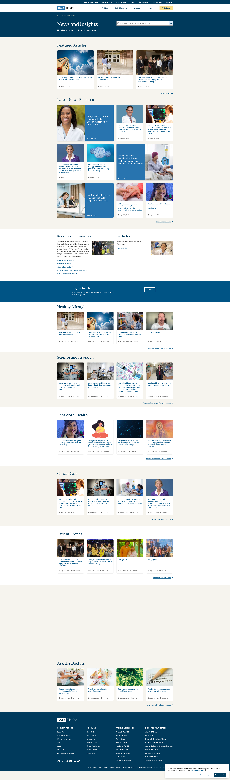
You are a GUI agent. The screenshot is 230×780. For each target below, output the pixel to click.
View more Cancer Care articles (160, 519)
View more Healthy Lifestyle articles (159, 348)
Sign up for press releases (66, 274)
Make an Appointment (93, 746)
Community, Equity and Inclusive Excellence (159, 746)
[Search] (171, 23)
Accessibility (141, 767)
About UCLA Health (68, 16)
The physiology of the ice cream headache (97, 690)
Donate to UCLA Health (152, 753)
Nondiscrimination (115, 767)
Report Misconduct (129, 767)
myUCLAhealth (121, 2)
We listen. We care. (152, 767)
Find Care (105, 8)
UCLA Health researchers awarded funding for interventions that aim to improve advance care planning (130, 207)
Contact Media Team (151, 749)
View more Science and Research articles (157, 403)
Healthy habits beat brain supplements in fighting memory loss (68, 691)
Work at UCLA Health (151, 756)
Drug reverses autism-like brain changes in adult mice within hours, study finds (128, 443)
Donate (132, 2)
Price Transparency (122, 749)
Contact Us (145, 2)
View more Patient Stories (162, 578)
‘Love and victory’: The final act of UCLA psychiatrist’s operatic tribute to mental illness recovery (159, 444)
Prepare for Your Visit (122, 732)
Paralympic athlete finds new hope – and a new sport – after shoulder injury (100, 562)
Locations (137, 8)
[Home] (58, 16)
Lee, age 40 (122, 560)
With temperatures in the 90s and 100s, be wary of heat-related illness (75, 79)
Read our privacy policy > (198, 770)
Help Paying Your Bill (122, 746)
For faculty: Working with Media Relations (71, 270)
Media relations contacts (65, 260)
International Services (64, 739)
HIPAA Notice (92, 767)
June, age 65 (152, 560)
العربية (59, 746)
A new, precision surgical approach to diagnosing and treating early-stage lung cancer (69, 386)
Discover (150, 8)
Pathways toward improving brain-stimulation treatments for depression (99, 385)
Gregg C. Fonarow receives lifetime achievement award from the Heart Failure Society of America (129, 128)
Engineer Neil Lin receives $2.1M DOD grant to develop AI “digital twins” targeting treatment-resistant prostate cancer (159, 129)
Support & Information (123, 753)
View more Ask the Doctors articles (159, 705)
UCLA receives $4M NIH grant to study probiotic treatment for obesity (159, 206)
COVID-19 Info (120, 756)
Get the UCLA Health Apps (65, 753)
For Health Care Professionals (154, 742)
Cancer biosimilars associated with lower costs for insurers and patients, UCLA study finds (130, 501)
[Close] (226, 766)
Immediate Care (91, 739)
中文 (58, 742)
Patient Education (121, 739)
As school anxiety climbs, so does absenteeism (69, 333)
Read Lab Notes (121, 248)
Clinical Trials (91, 753)
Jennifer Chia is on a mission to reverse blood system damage (159, 384)
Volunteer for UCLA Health (153, 760)
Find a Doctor (166, 8)
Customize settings (205, 774)
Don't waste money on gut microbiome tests (128, 690)
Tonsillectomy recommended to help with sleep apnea (159, 690)
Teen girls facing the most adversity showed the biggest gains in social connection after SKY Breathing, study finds (100, 444)
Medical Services (92, 749)
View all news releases (163, 222)
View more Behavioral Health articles (158, 459)
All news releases (63, 264)
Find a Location (91, 735)
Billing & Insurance (122, 742)
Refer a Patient (107, 2)
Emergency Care (92, 742)
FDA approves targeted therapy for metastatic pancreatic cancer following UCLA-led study (98, 168)
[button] (91, 2)
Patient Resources (121, 8)
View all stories (166, 93)
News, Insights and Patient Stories (155, 739)
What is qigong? (154, 332)
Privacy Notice (103, 767)
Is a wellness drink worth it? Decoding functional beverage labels (129, 334)
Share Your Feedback (63, 735)
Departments (149, 735)
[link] (85, 123)
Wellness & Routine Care (123, 760)
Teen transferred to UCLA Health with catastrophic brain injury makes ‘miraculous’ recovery (152, 80)
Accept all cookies (220, 775)
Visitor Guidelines (121, 735)
